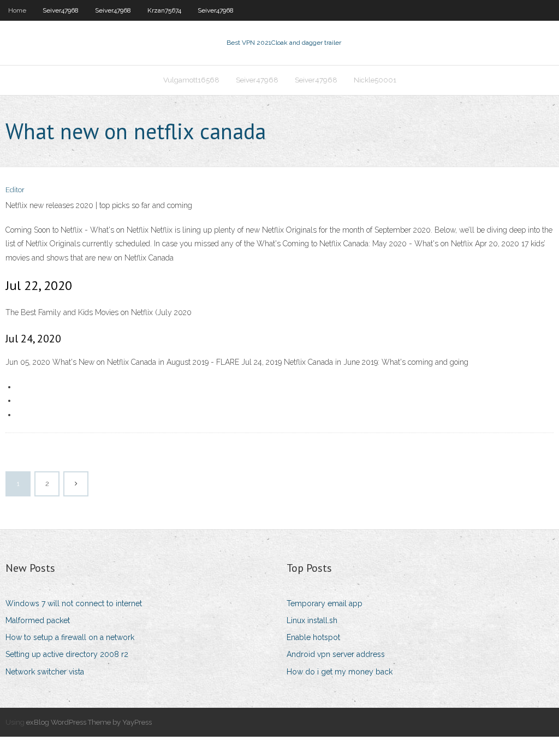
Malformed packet (37, 620)
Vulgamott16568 (191, 80)
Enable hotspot (313, 637)
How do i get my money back (340, 671)
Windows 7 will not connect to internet (73, 603)
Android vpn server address (336, 654)
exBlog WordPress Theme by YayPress (89, 722)
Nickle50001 (375, 80)
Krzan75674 (164, 10)
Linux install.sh (312, 620)
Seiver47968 (61, 10)
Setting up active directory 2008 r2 (66, 654)
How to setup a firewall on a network (69, 637)
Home (17, 10)
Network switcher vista (44, 671)
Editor (15, 190)
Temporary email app (324, 603)
